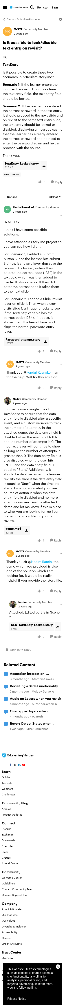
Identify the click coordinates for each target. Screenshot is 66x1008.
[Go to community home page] (19, 7)
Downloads (8, 840)
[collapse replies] (33, 204)
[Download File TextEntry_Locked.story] (44, 165)
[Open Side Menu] (5, 7)
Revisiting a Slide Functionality (34, 686)
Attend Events (10, 863)
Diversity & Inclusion (14, 926)
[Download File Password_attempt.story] (45, 341)
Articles (6, 808)
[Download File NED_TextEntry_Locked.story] (57, 626)
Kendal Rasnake (38, 372)
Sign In (56, 7)
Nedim (17, 398)
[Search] (32, 7)
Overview (7, 957)
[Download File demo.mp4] (26, 530)
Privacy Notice (16, 998)
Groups (6, 857)
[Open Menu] (60, 19)
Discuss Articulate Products (23, 19)
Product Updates (12, 814)
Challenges (8, 794)
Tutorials (7, 783)
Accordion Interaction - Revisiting (28, 674)
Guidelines (8, 883)
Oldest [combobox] (55, 197)
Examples (8, 846)
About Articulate (11, 909)
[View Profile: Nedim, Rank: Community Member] (7, 401)
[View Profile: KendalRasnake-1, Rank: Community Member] (7, 209)
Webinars (7, 788)
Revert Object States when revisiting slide (31, 723)
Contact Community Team (17, 889)
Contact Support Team (15, 894)
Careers (6, 937)
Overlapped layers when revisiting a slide (29, 711)
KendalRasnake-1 (23, 207)
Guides (6, 777)
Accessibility (9, 932)
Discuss (6, 828)
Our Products (10, 914)
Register (43, 7)
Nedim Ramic (41, 562)
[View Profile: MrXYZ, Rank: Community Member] (7, 31)
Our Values (8, 920)
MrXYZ (18, 29)
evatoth (37, 716)
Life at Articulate (12, 943)
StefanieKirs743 (43, 679)
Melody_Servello (43, 691)
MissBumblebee (37, 728)
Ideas (5, 851)
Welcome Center (12, 877)
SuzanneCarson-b (44, 703)
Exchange (8, 834)
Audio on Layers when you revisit (35, 698)
